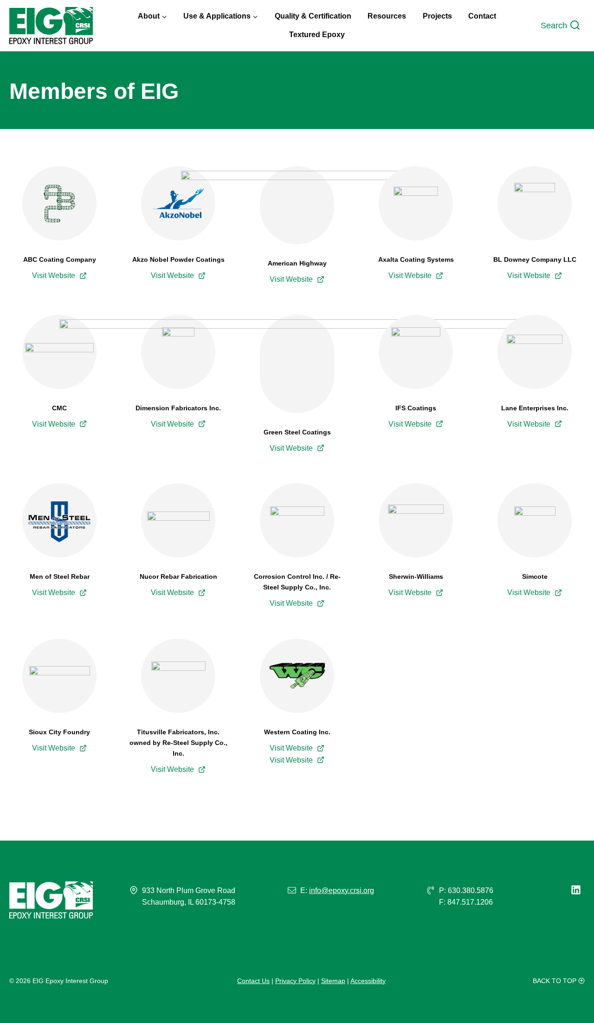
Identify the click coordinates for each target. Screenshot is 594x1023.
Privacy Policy (295, 980)
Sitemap (333, 980)
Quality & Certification (313, 16)
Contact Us (253, 980)
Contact (482, 16)
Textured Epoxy (317, 35)
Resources (387, 16)
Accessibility (368, 980)
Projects (437, 16)
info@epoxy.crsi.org (341, 890)
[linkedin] (578, 890)
